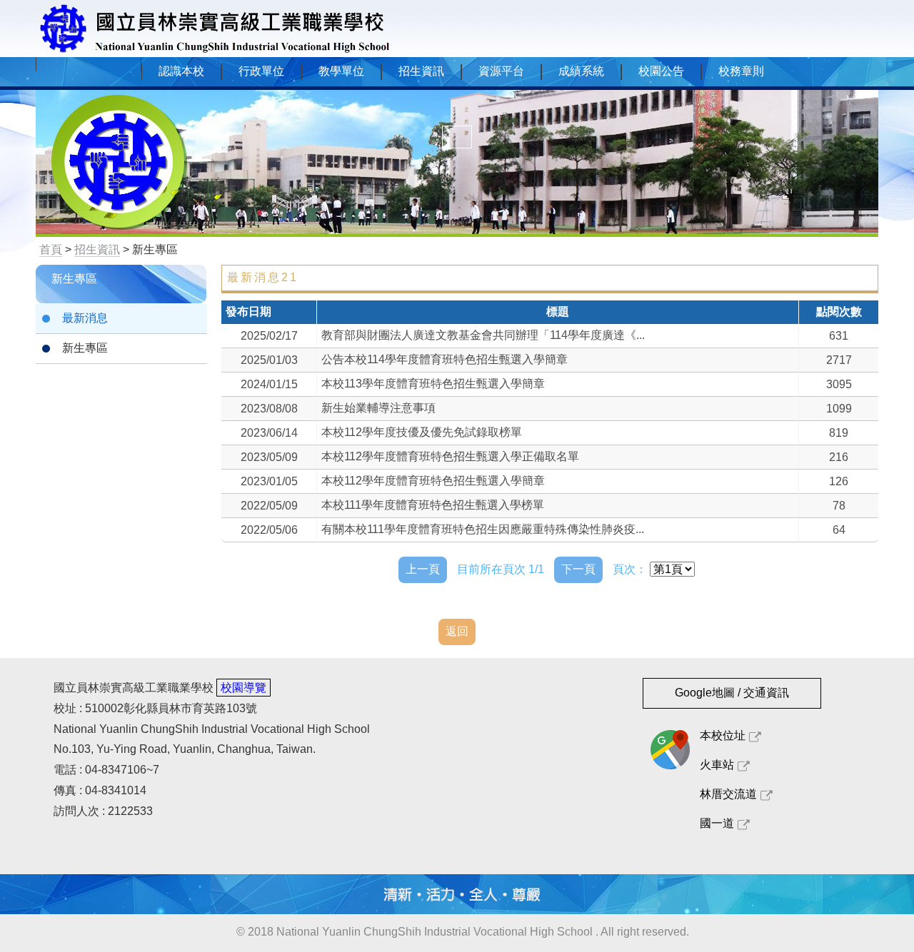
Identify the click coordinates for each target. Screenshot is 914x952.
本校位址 (722, 735)
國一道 (717, 823)
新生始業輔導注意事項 (378, 408)
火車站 (717, 765)
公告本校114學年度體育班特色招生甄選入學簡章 (444, 359)
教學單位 (341, 71)
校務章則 (741, 71)
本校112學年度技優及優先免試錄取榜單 (421, 432)
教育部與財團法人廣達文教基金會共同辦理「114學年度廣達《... (483, 335)
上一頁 (423, 569)
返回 (457, 631)
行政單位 (261, 71)
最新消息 (85, 318)
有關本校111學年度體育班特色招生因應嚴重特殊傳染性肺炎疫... (482, 529)
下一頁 (578, 569)
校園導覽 (243, 688)
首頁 (50, 249)
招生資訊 (421, 71)
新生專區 (85, 348)
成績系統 (581, 71)
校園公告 (661, 71)
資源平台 (501, 71)
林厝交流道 (728, 794)
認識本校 (181, 71)
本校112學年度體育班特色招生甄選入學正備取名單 (450, 456)
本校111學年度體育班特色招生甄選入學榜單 (432, 505)
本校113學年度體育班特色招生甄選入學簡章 (433, 384)
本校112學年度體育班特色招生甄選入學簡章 (433, 481)
